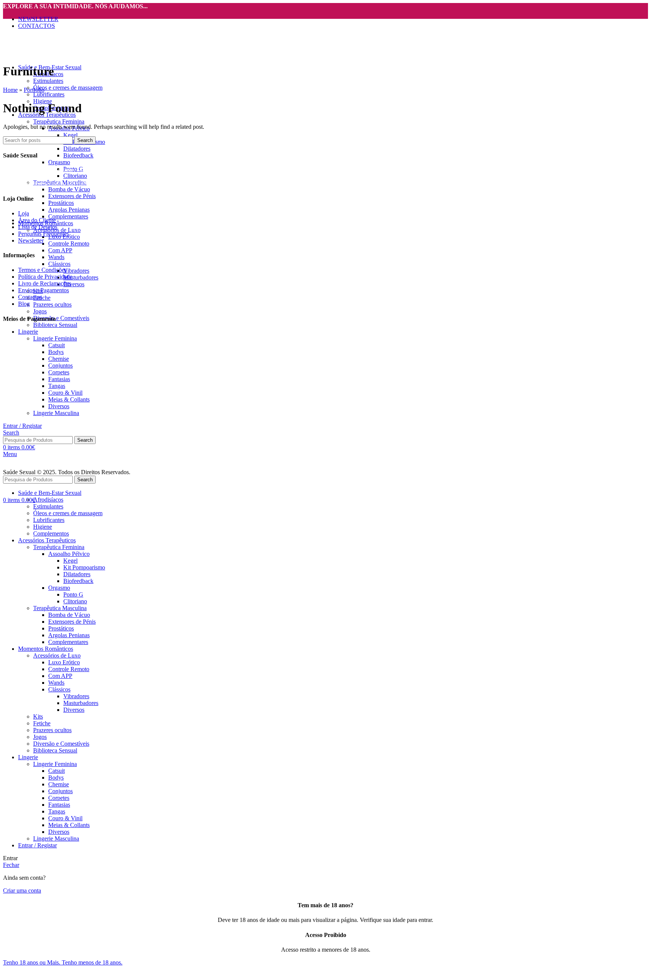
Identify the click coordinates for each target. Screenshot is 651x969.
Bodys (56, 352)
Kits (38, 716)
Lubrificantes (48, 94)
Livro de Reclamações (44, 283)
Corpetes (58, 372)
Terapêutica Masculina (60, 608)
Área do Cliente (37, 220)
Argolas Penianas (69, 209)
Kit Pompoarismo (84, 567)
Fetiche (41, 298)
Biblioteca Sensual (55, 325)
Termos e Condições (42, 270)
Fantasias (59, 379)
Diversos (73, 284)
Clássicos (59, 264)
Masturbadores (80, 277)
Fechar (11, 865)
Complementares (68, 216)
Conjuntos (60, 365)
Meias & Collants (69, 399)
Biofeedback (78, 155)
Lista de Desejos (37, 227)
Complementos (51, 533)
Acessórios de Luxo (57, 655)
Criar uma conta (22, 890)
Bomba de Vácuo (69, 189)
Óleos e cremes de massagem (67, 87)
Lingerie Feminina (55, 338)
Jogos (40, 311)
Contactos (30, 297)
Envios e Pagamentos (43, 290)
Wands (56, 257)
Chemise (58, 359)
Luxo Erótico (64, 662)
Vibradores (76, 270)
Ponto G (73, 594)
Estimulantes (48, 81)
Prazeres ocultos (52, 304)
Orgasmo (59, 162)
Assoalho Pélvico (69, 554)
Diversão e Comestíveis (61, 318)
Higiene (42, 526)
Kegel (70, 135)
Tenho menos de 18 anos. (92, 962)
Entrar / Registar (37, 845)
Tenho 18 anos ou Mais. (32, 962)
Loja (23, 213)
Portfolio (34, 90)
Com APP (60, 250)
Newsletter (31, 240)
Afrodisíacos (48, 499)
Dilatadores (76, 148)
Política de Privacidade (45, 276)
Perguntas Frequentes (43, 233)
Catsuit (56, 345)
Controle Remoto (68, 243)
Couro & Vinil (65, 392)
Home (10, 90)
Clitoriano (75, 175)
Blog (24, 304)
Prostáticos (61, 203)
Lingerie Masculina (56, 413)
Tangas (56, 386)
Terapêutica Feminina (58, 121)
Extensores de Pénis (72, 196)
